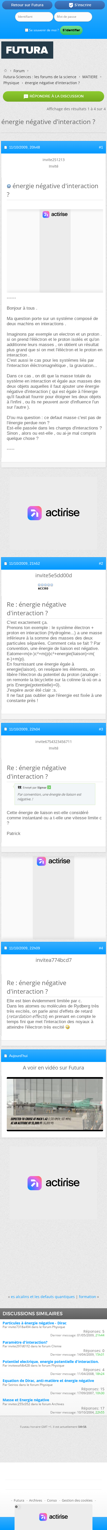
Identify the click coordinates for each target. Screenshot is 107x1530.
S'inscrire (80, 5)
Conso (52, 1500)
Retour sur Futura (27, 5)
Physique (11, 82)
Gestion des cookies (77, 1500)
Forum (19, 70)
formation (87, 1296)
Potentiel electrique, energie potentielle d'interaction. (51, 1361)
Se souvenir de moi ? (43, 30)
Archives (35, 1500)
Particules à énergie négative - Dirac (34, 1322)
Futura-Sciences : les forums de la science (39, 76)
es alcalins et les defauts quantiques (43, 1296)
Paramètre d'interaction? (25, 1342)
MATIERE (90, 76)
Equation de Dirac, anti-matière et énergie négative (48, 1380)
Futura (19, 1500)
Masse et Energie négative (26, 1399)
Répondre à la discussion (53, 96)
